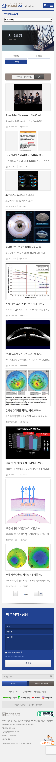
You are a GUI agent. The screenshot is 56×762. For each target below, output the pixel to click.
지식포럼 (16, 62)
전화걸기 (14, 683)
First (15, 593)
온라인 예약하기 (41, 683)
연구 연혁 (16, 56)
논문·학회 (39, 56)
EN (25, 6)
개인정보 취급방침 (19, 705)
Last (40, 593)
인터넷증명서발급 (40, 692)
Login (10, 692)
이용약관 (30, 705)
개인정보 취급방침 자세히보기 (14, 656)
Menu (46, 5)
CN (29, 6)
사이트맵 (37, 705)
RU (32, 6)
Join (17, 692)
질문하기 (28, 663)
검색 (39, 76)
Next (36, 593)
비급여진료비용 (27, 692)
